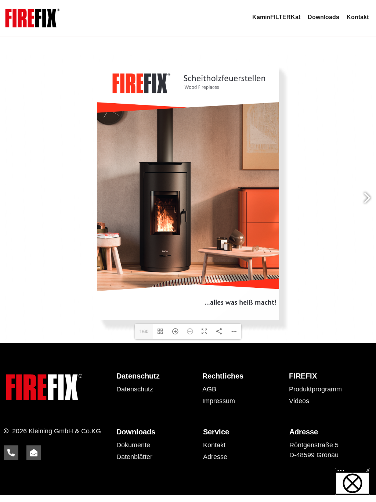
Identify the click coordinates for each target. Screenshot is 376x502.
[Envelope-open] (33, 452)
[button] (352, 482)
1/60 (144, 331)
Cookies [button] (128, 401)
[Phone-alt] (11, 452)
